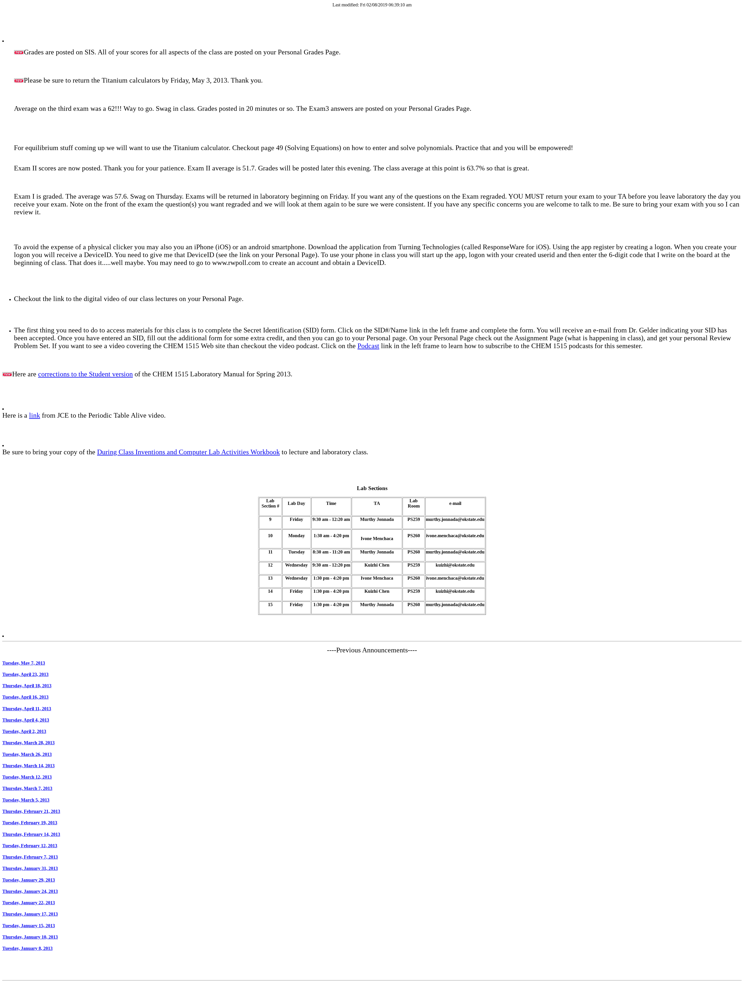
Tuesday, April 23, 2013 (25, 674)
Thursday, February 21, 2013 (31, 811)
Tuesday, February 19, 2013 (29, 822)
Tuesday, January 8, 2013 (27, 948)
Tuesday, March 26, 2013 (27, 754)
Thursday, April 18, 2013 (26, 685)
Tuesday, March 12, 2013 (27, 777)
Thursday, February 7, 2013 (30, 857)
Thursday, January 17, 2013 (30, 914)
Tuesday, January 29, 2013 (28, 879)
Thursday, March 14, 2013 (28, 765)
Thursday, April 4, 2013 (25, 720)
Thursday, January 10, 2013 (30, 936)
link (34, 415)
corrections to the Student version (85, 374)
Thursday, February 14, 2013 (31, 834)
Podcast (368, 346)
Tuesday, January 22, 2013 (28, 902)
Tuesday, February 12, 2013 (29, 845)
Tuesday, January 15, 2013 (28, 925)
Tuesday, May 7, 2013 (23, 663)
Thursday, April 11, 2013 (26, 708)
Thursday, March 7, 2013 (27, 788)
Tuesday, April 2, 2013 (24, 731)
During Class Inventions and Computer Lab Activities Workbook (188, 452)
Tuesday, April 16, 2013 (25, 697)
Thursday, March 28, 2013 (28, 742)
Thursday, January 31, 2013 (30, 868)
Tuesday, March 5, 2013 (25, 799)
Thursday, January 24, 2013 (30, 891)
